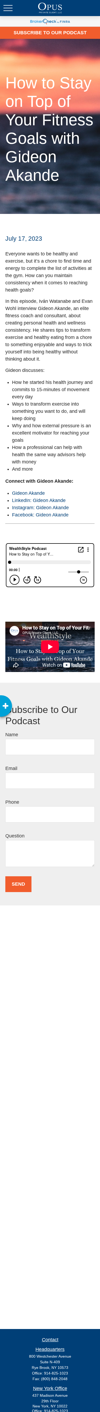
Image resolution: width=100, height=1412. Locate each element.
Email (11, 768)
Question (15, 836)
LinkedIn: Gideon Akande (39, 500)
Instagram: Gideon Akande (40, 507)
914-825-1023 (56, 1373)
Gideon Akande (28, 493)
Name (11, 734)
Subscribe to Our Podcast (50, 32)
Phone (12, 802)
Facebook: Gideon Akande (40, 515)
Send (18, 884)
